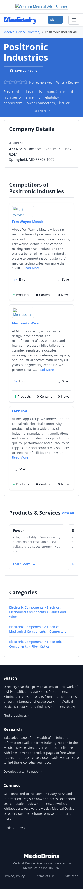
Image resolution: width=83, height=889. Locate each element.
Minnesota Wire (25, 323)
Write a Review (67, 82)
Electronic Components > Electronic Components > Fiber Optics (35, 644)
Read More (31, 268)
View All (68, 513)
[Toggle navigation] (73, 20)
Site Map (71, 876)
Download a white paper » (23, 771)
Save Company (26, 70)
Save (65, 279)
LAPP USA (19, 411)
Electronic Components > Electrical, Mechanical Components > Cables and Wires (37, 612)
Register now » (14, 827)
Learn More (21, 564)
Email (23, 279)
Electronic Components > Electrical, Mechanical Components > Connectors (37, 629)
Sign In (55, 20)
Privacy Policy (15, 876)
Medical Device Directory (22, 32)
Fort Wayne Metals (27, 221)
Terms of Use (45, 876)
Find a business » (16, 715)
